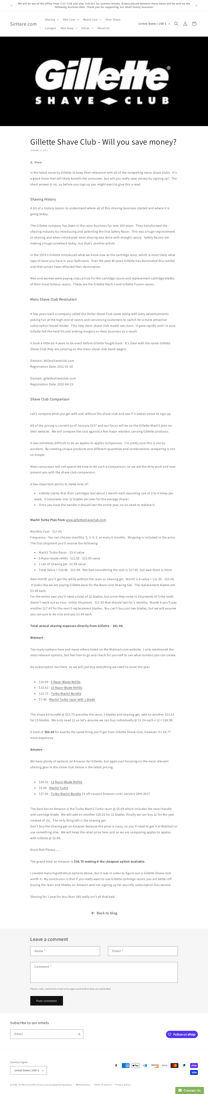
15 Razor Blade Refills (66, 687)
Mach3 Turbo (58, 788)
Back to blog (107, 913)
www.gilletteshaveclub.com (86, 520)
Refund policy (83, 1084)
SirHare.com (25, 1084)
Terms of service (102, 1084)
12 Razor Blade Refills (66, 782)
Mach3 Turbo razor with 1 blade (72, 699)
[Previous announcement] (11, 5)
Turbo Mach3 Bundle (66, 693)
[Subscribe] (78, 1034)
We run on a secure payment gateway (52, 1084)
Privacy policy (122, 1084)
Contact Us (191, 1090)
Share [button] (38, 162)
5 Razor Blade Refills (66, 682)
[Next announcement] (196, 5)
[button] (51, 19)
